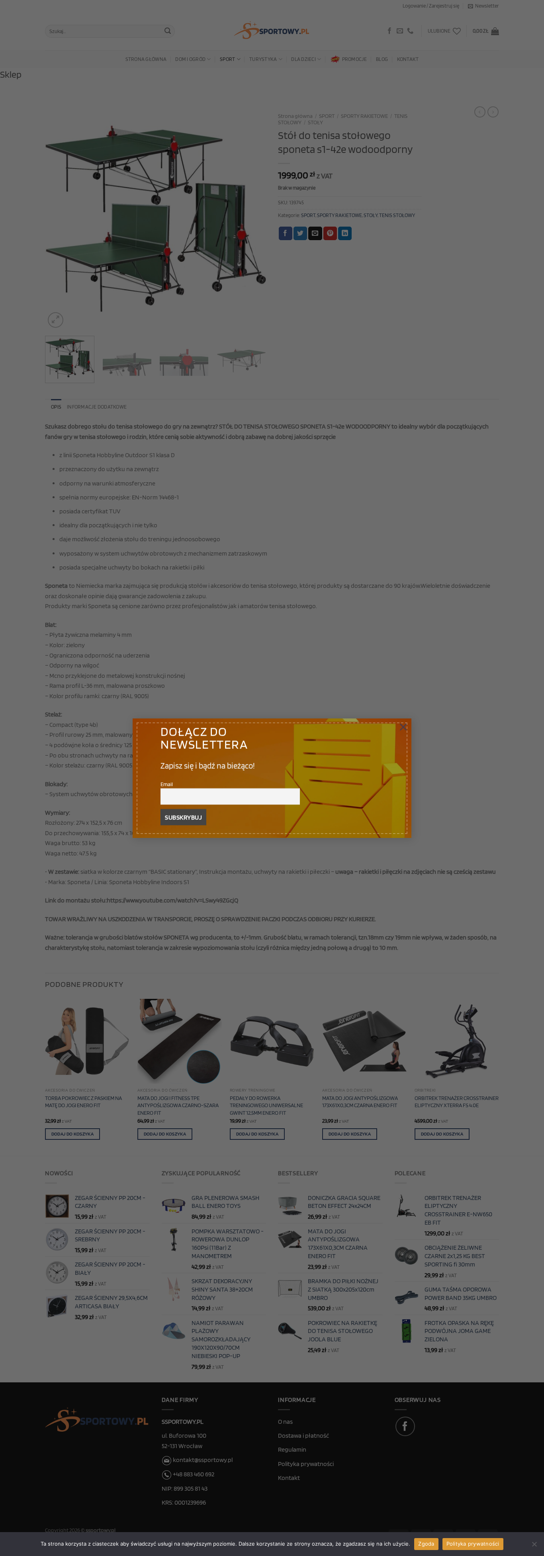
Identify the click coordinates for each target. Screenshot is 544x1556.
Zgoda (426, 1543)
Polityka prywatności (472, 1543)
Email (166, 783)
